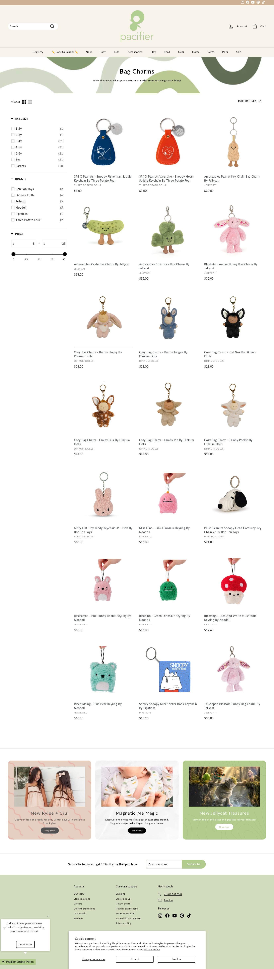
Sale (238, 52)
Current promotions (84, 908)
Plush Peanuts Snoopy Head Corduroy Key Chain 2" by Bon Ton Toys (232, 530)
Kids (117, 52)
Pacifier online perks (127, 908)
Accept (135, 959)
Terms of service (125, 913)
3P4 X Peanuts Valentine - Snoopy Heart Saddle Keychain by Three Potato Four (166, 178)
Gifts (211, 52)
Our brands (80, 913)
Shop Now (50, 830)
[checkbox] (40, 128)
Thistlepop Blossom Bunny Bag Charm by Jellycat (232, 706)
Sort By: (244, 100)
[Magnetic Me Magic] (137, 787)
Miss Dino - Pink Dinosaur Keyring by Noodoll (164, 530)
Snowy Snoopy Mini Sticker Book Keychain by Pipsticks (168, 706)
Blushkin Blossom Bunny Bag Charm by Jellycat (230, 266)
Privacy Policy (152, 949)
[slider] (13, 254)
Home (196, 52)
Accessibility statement (128, 918)
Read (167, 52)
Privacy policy (123, 923)
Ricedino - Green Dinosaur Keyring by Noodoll (164, 617)
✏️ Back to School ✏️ (65, 52)
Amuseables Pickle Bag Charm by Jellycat (101, 264)
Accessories (135, 52)
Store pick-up (123, 898)
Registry (38, 52)
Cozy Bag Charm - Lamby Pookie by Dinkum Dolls (228, 442)
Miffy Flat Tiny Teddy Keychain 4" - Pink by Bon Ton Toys (103, 530)
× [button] (48, 916)
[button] (30, 962)
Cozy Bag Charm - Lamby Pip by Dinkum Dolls (166, 442)
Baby (103, 52)
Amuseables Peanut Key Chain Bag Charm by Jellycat (232, 178)
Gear (181, 52)
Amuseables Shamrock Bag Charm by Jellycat (164, 266)
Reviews (78, 918)
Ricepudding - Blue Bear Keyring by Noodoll (98, 706)
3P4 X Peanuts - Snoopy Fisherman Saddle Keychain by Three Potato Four (102, 178)
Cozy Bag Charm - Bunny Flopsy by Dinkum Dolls (98, 354)
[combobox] (33, 26)
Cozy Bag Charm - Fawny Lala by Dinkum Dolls (102, 442)
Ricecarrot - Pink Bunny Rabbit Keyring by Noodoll (102, 617)
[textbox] (25, 243)
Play (153, 52)
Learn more (25, 944)
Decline (176, 959)
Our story (79, 893)
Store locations (82, 898)
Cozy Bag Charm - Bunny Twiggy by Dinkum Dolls (163, 354)
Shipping (120, 893)
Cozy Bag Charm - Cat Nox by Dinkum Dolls (230, 354)
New (89, 52)
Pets (225, 52)
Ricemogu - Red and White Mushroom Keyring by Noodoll (230, 617)
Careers (78, 903)
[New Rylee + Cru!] (49, 787)
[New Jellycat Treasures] (224, 787)
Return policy (123, 903)
